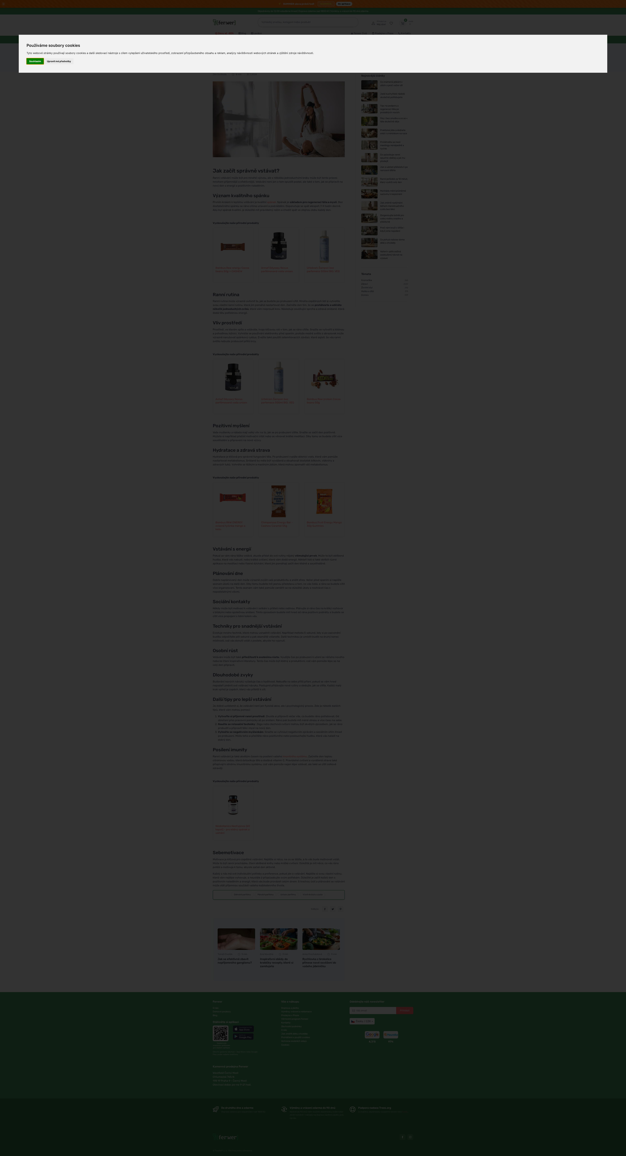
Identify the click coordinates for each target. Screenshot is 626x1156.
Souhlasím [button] (35, 61)
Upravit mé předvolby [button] (59, 61)
